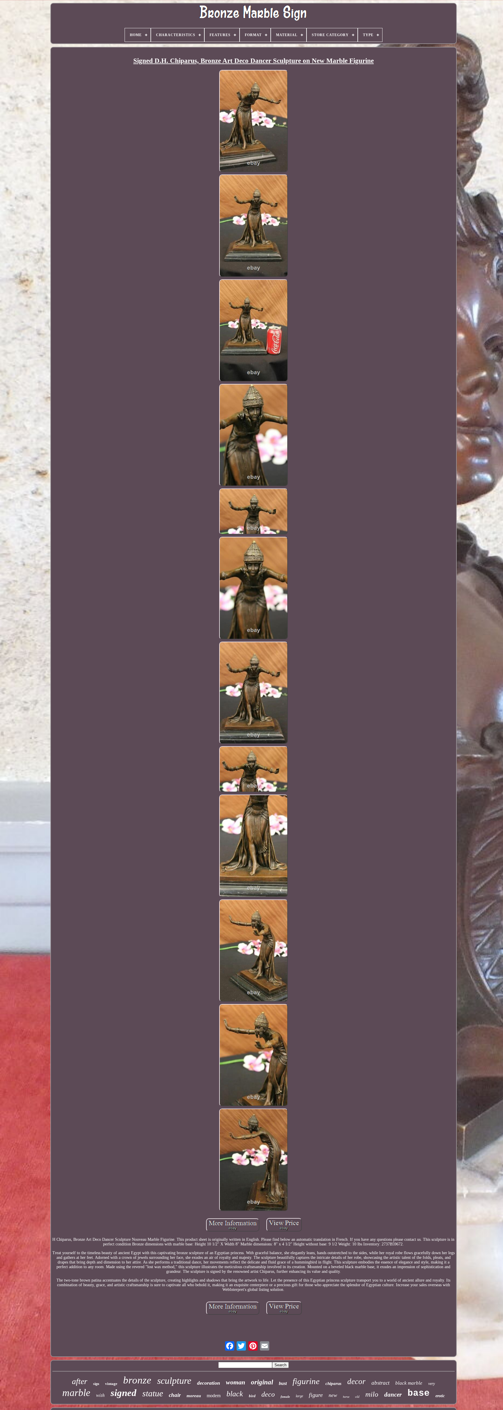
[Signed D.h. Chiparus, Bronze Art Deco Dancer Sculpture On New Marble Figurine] (253, 121)
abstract (380, 1383)
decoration (208, 1383)
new (333, 1395)
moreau (194, 1395)
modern (214, 1395)
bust (283, 1383)
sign (96, 1384)
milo (371, 1394)
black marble (408, 1383)
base (419, 1393)
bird (252, 1396)
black (234, 1394)
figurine (306, 1381)
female (285, 1396)
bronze (137, 1380)
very (431, 1383)
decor (356, 1381)
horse (346, 1396)
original (262, 1382)
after (79, 1381)
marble (76, 1392)
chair (175, 1395)
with (100, 1395)
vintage (111, 1383)
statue (152, 1393)
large (299, 1396)
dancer (393, 1394)
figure (316, 1395)
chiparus (333, 1383)
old (357, 1396)
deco (268, 1394)
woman (235, 1382)
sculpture (174, 1380)
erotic (440, 1396)
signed (124, 1393)
